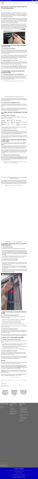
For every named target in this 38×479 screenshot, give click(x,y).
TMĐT (31, 0)
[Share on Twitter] (12, 377)
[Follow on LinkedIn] (21, 468)
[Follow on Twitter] (16, 468)
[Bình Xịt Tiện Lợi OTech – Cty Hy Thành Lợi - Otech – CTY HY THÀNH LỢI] (3, 3)
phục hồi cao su (19, 380)
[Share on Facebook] (11, 377)
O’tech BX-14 (10, 183)
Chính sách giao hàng (23, 417)
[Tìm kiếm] (8, 3)
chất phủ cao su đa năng (14, 380)
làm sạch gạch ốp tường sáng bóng (16, 157)
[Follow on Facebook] (32, 0)
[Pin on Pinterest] (15, 377)
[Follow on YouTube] (36, 0)
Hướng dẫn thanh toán (23, 409)
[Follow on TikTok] (34, 0)
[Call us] (19, 468)
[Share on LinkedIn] (17, 377)
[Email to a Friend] (14, 377)
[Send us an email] (35, 0)
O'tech (24, 477)
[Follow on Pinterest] (20, 468)
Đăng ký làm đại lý (23, 418)
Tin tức (8, 380)
